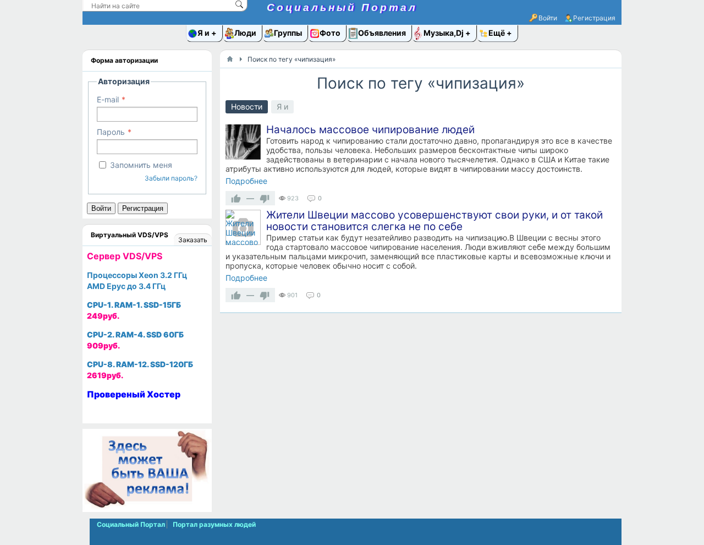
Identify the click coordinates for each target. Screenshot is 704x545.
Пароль (111, 132)
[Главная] (230, 59)
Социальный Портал (342, 7)
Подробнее (246, 181)
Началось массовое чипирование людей (370, 129)
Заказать (192, 240)
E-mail (108, 99)
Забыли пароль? (171, 178)
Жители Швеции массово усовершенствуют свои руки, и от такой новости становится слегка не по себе (434, 221)
